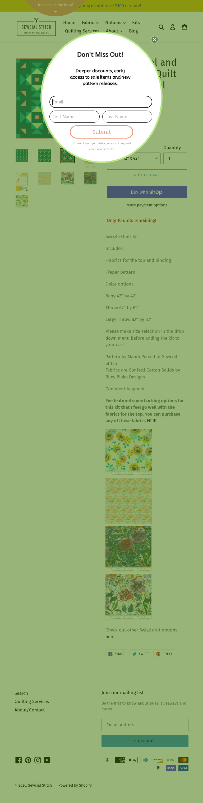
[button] (154, 39)
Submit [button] (102, 132)
